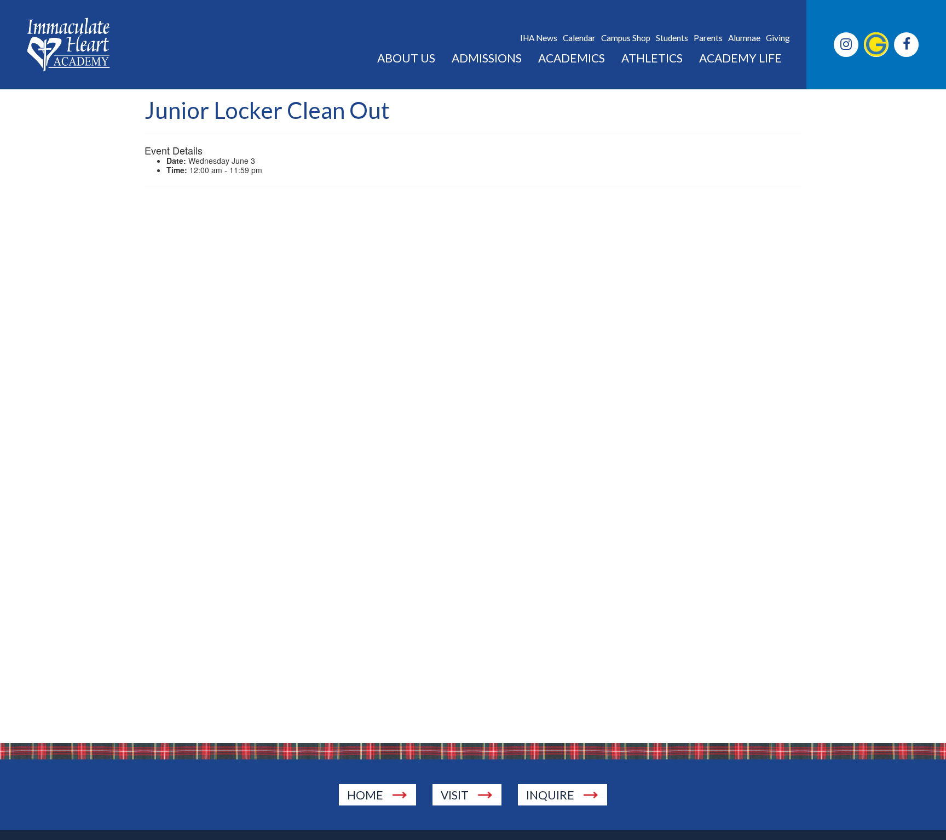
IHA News (538, 38)
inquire (550, 795)
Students (672, 38)
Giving (778, 38)
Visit (455, 795)
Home (365, 795)
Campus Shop (625, 38)
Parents (708, 38)
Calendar (579, 38)
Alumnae (744, 38)
